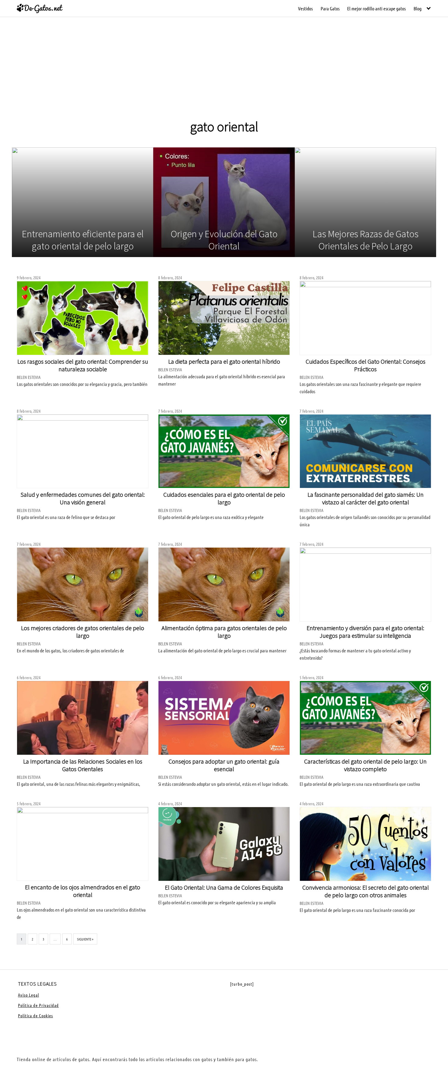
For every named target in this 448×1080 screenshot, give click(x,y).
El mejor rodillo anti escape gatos (376, 8)
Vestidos (305, 8)
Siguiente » (85, 939)
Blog (417, 8)
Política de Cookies (35, 1015)
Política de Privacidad (38, 1005)
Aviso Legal (28, 994)
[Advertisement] (224, 72)
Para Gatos (330, 8)
